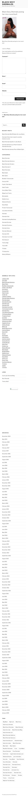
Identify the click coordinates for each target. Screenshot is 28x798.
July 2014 (4, 526)
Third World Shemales (7, 312)
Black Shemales (6, 170)
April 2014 (4, 535)
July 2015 (4, 491)
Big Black (5, 721)
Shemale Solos (6, 228)
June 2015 (4, 494)
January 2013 (5, 579)
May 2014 (4, 532)
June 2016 (4, 465)
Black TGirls (5, 284)
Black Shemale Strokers (8, 164)
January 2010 (5, 681)
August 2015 (5, 488)
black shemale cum (8, 732)
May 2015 (4, 497)
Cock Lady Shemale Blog (8, 375)
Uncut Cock (11, 778)
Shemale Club (5, 216)
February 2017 (5, 448)
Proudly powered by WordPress (9, 794)
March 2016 (5, 474)
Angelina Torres (6, 323)
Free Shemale (16, 751)
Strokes (20, 775)
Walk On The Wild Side (8, 780)
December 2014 (6, 512)
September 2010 (6, 657)
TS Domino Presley (7, 319)
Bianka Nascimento (7, 328)
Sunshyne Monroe (6, 362)
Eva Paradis (5, 335)
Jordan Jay (4, 294)
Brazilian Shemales (8, 748)
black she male (6, 730)
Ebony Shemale (7, 751)
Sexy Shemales (7, 762)
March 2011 (5, 640)
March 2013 (5, 573)
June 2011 (4, 631)
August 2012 (5, 593)
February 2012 (5, 611)
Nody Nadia (5, 204)
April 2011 (4, 637)
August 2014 (5, 523)
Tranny (4, 778)
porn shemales (17, 756)
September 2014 (6, 520)
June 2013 (4, 564)
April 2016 (4, 471)
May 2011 (4, 634)
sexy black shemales (7, 210)
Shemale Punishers (7, 225)
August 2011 (5, 625)
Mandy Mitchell (6, 348)
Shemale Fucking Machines (9, 219)
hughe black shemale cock (16, 754)
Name (4, 76)
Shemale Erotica (16, 764)
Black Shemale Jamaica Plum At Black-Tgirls (13, 149)
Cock (15, 748)
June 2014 (4, 529)
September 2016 (6, 456)
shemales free (15, 770)
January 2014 (5, 544)
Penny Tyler (5, 360)
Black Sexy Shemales (8, 3)
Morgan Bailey (5, 351)
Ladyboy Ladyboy (6, 296)
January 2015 (5, 509)
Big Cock (11, 721)
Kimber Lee (5, 346)
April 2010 (4, 672)
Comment (5, 56)
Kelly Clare (5, 344)
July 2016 (4, 462)
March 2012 (5, 608)
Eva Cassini (5, 289)
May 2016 (4, 468)
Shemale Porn (5, 310)
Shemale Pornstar (6, 222)
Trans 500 (4, 245)
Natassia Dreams (6, 202)
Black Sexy (18, 721)
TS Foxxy (4, 367)
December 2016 (6, 453)
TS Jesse (4, 363)
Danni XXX (4, 332)
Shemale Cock (6, 764)
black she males (7, 743)
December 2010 (6, 649)
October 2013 (5, 552)
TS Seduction (5, 251)
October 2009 (5, 689)
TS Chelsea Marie (6, 314)
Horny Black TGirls (6, 190)
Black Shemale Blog (17, 730)
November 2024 (6, 436)
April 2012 (4, 605)
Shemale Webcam (6, 231)
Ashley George (6, 324)
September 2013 (6, 555)
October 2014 (5, 518)
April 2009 (5, 704)
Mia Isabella (5, 196)
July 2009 (4, 698)
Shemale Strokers (7, 772)
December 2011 (6, 614)
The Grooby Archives (7, 308)
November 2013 (6, 549)
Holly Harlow (5, 337)
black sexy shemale (8, 724)
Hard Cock (5, 754)
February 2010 (5, 678)
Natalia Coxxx (5, 199)
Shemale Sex (6, 770)
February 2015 (5, 506)
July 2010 (4, 663)
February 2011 (5, 643)
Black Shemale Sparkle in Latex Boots (11, 141)
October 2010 (5, 654)
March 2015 (5, 503)
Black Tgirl (5, 746)
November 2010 (6, 652)
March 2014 (5, 538)
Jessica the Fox (6, 340)
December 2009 (6, 684)
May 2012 (4, 602)
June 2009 (5, 701)
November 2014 (6, 515)
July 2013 (4, 561)
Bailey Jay (4, 326)
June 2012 (4, 599)
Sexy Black (12, 759)
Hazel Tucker (5, 187)
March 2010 (5, 675)
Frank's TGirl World (7, 184)
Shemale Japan (6, 300)
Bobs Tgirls (5, 175)
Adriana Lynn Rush (6, 321)
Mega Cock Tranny (7, 193)
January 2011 (5, 646)
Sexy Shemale (20, 759)
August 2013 (5, 558)
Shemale (4, 213)
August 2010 (5, 660)
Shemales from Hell (7, 237)
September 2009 (6, 692)
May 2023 (4, 439)
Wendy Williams (6, 254)
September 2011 (6, 622)
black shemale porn (8, 740)
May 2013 (4, 567)
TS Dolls (4, 248)
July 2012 (4, 596)
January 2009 (5, 713)
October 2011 (5, 619)
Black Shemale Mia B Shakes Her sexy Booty (13, 134)
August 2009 (5, 695)
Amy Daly (4, 280)
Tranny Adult (5, 381)
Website (4, 90)
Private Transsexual (7, 207)
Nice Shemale (5, 378)
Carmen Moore (6, 330)
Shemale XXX (5, 234)
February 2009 (6, 710)
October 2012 (5, 587)
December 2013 (6, 547)
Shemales (14, 767)
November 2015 (6, 485)
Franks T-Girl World (7, 287)
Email (4, 83)
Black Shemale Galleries (9, 735)
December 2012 (6, 582)
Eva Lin (4, 333)
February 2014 (5, 541)
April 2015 (4, 500)
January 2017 (5, 450)
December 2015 (6, 483)
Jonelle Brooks (6, 342)
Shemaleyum (5, 239)
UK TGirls (4, 317)
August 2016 (5, 459)
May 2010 (4, 669)
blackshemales (18, 740)
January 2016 (5, 480)
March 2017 (5, 445)
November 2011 (6, 617)
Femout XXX (5, 181)
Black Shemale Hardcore (8, 161)
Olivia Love (5, 358)
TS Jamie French (6, 316)
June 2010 (4, 666)
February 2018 (5, 442)
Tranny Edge (5, 242)
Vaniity (4, 365)
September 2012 (6, 590)
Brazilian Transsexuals (7, 178)
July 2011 (4, 628)
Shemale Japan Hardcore (8, 298)
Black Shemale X (6, 167)
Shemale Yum (5, 303)
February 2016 (5, 477)
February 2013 (5, 576)
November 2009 (6, 686)
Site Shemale (6, 775)
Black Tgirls (5, 172)
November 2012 (6, 584)
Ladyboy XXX (5, 278)
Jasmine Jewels (6, 339)
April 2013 (4, 570)
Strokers (14, 775)
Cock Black (21, 748)
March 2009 (5, 707)
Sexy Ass (5, 759)
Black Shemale (6, 158)
